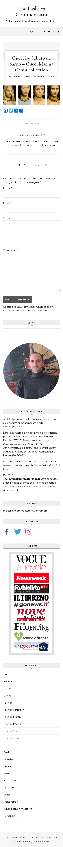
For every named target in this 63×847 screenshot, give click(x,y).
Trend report (11, 801)
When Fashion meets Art (18, 808)
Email (7, 203)
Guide (7, 752)
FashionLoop (11, 738)
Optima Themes (41, 841)
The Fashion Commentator (32, 11)
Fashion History (12, 716)
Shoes (7, 794)
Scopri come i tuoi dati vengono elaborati (26, 310)
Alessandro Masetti (44, 76)
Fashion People (12, 723)
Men (6, 773)
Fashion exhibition (14, 709)
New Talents (11, 780)
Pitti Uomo (10, 787)
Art (5, 674)
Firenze (8, 745)
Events (7, 695)
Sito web (8, 218)
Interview (9, 759)
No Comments (31, 123)
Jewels (7, 766)
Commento (10, 250)
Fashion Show (12, 731)
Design (7, 688)
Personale (9, 815)
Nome (7, 188)
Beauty (8, 681)
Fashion (8, 702)
